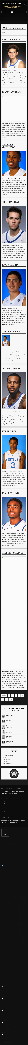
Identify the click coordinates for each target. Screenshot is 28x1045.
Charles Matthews (8, 146)
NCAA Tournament (8, 755)
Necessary (5, 866)
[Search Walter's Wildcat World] (25, 5)
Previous (4, 695)
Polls (4, 757)
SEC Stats (5, 761)
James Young (10, 492)
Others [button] (3, 1032)
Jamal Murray (11, 92)
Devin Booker (11, 331)
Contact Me (7, 812)
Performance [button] (4, 997)
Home (5, 802)
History (5, 804)
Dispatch (6, 808)
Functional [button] (3, 985)
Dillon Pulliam (12, 552)
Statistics (6, 806)
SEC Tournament (7, 763)
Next (10, 699)
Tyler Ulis (9, 431)
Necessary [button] (3, 864)
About (5, 810)
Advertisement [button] (4, 1020)
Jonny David (10, 264)
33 (6, 699)
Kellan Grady (11, 39)
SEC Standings (6, 759)
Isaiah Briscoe (11, 368)
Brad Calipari (11, 201)
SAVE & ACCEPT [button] (6, 1042)
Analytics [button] (3, 1009)
